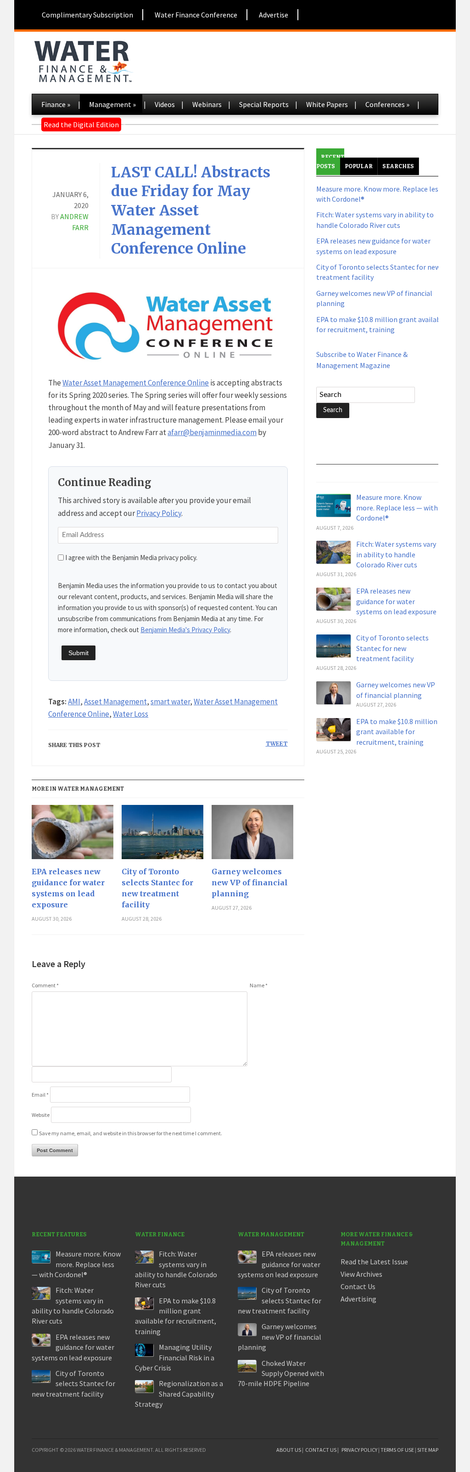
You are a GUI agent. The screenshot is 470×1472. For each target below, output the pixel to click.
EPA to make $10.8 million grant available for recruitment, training (396, 732)
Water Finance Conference (196, 14)
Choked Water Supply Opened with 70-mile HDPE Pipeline (281, 1373)
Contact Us (358, 1286)
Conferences (387, 104)
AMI (74, 701)
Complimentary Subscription (87, 14)
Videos (165, 104)
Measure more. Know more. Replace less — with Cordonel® (397, 507)
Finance (55, 104)
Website (41, 1114)
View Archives (361, 1274)
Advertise (273, 14)
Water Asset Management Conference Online (135, 383)
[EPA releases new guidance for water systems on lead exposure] (72, 835)
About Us (288, 1449)
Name (259, 985)
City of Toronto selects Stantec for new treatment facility (157, 888)
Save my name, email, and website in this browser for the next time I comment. (130, 1133)
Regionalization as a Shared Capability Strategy (179, 1394)
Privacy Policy (158, 513)
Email (40, 1094)
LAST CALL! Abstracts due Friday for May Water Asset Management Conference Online (190, 210)
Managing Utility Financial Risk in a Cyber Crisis (174, 1357)
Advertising (358, 1298)
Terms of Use (397, 1449)
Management (112, 104)
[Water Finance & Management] (83, 60)
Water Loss (130, 714)
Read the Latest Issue (374, 1261)
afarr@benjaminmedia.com (212, 432)
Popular (359, 166)
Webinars (207, 104)
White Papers (327, 104)
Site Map (427, 1449)
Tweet (277, 743)
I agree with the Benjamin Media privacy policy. (131, 557)
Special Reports (264, 104)
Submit (78, 653)
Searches (398, 166)
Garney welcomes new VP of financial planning (250, 882)
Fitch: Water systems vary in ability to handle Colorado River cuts (396, 554)
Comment (45, 985)
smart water (170, 701)
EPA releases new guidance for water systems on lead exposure (68, 888)
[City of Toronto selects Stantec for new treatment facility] (162, 835)
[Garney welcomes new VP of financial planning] (252, 835)
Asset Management (115, 701)
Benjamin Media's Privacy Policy (185, 629)
